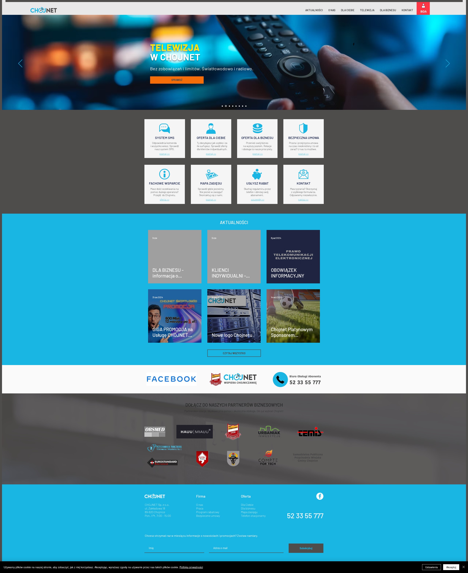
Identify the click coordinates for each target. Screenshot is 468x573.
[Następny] (448, 63)
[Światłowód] (229, 106)
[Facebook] (353, 44)
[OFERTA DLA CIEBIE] (242, 106)
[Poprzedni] (20, 63)
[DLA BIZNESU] (245, 106)
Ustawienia (431, 567)
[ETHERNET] (232, 106)
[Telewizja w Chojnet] (226, 106)
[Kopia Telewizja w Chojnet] (222, 106)
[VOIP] (239, 106)
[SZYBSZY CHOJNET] (236, 106)
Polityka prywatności (191, 567)
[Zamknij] (463, 567)
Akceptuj (451, 567)
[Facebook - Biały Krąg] (319, 496)
